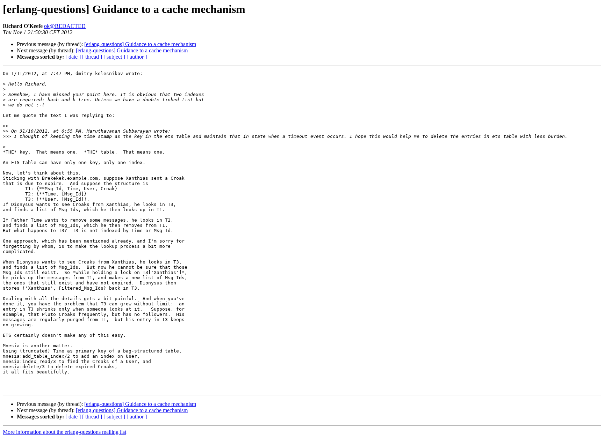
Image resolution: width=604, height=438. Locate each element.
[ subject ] (114, 57)
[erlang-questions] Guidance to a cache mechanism (140, 44)
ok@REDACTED (65, 26)
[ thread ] (92, 57)
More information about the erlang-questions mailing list (64, 432)
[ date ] (73, 57)
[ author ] (137, 57)
